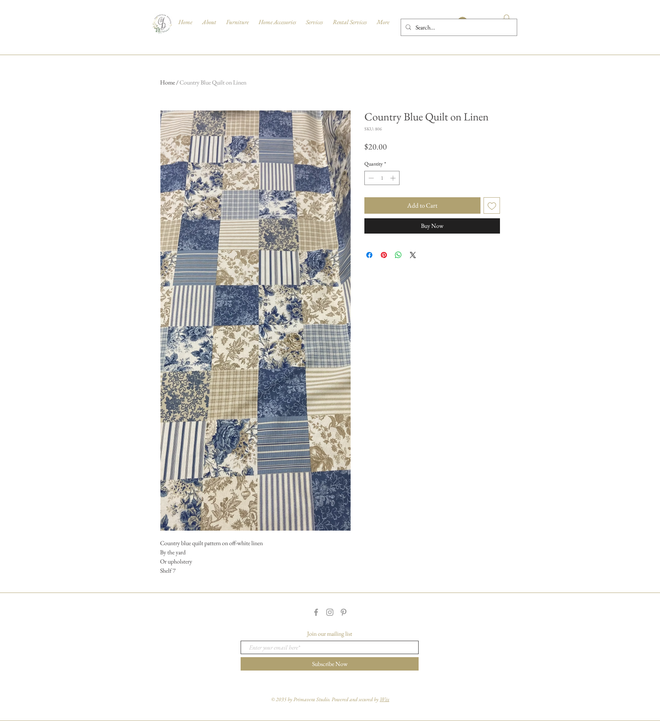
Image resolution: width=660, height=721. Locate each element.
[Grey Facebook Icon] (316, 612)
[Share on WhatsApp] (398, 255)
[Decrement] (370, 178)
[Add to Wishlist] (492, 205)
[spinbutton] (382, 178)
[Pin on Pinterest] (383, 255)
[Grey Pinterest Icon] (343, 612)
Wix (384, 699)
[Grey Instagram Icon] (330, 612)
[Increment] (393, 178)
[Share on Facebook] (369, 255)
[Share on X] (412, 255)
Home (167, 82)
